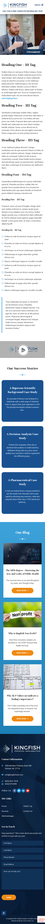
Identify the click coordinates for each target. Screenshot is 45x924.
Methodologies (8, 816)
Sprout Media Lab (28, 921)
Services (5, 811)
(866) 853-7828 (11, 781)
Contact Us (27, 811)
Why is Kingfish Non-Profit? (22, 633)
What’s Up (27, 806)
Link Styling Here (9, 98)
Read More (21, 590)
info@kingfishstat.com (14, 774)
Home (4, 806)
